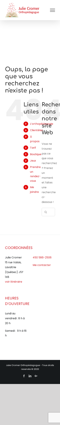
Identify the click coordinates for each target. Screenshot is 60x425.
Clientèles (36, 130)
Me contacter (42, 265)
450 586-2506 (42, 257)
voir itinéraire (13, 282)
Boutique (35, 154)
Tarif (33, 148)
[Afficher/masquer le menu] (52, 10)
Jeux (33, 161)
